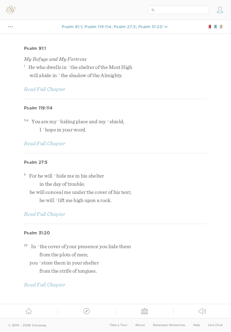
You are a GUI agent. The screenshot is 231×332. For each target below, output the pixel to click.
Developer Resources (169, 325)
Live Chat (215, 325)
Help (196, 325)
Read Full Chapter (44, 89)
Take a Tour (118, 325)
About (140, 325)
